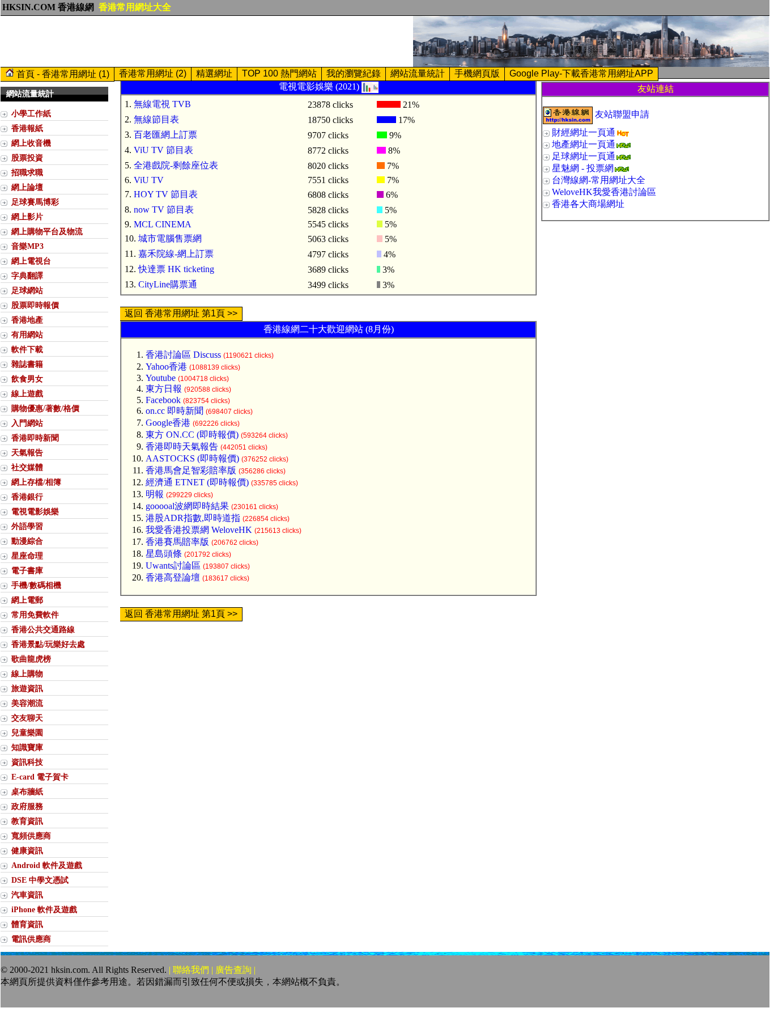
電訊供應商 (31, 938)
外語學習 (27, 526)
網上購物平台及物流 (47, 231)
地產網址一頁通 (583, 144)
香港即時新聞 (35, 437)
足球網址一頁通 (583, 156)
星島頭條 (164, 553)
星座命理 (27, 555)
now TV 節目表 (164, 209)
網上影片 (27, 216)
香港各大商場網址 (588, 204)
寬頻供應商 (31, 835)
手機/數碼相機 (36, 585)
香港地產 (27, 319)
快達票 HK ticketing (176, 269)
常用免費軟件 (35, 614)
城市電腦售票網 (170, 238)
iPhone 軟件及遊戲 (44, 909)
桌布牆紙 (27, 791)
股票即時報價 (35, 305)
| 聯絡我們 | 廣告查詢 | (212, 970)
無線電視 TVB (162, 104)
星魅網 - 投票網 (583, 168)
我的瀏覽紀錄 (353, 73)
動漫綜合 (27, 540)
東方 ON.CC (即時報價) (192, 434)
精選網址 (214, 73)
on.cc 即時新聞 (174, 411)
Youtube (161, 378)
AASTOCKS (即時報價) (192, 458)
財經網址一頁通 (583, 132)
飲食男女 (27, 378)
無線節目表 (156, 119)
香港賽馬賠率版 (177, 542)
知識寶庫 (27, 747)
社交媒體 (27, 467)
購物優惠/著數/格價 (45, 408)
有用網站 (27, 334)
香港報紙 (27, 128)
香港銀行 (27, 496)
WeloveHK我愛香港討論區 (604, 192)
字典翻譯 (27, 275)
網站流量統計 (417, 73)
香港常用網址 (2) (152, 73)
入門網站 (27, 422)
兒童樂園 (27, 732)
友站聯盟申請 (622, 114)
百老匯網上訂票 (165, 134)
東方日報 (164, 388)
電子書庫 (27, 570)
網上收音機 (31, 142)
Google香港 (168, 422)
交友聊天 (27, 717)
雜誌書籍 (27, 364)
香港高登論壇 (173, 577)
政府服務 (27, 806)
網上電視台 (31, 260)
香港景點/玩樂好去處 (48, 644)
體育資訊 (27, 924)
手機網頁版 (477, 73)
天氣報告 (27, 452)
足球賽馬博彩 (35, 201)
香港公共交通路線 (43, 629)
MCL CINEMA (163, 224)
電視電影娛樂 (35, 511)
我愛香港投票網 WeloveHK (199, 530)
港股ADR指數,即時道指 (193, 518)
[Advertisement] (207, 41)
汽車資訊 (27, 894)
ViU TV (149, 180)
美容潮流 (27, 703)
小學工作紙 (31, 113)
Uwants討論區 (173, 565)
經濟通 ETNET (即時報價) (197, 482)
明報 (155, 494)
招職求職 (27, 172)
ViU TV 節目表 (163, 150)
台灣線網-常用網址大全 (598, 180)
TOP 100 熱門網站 (279, 73)
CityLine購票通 (167, 284)
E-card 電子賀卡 (40, 776)
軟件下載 (27, 349)
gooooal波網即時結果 (187, 506)
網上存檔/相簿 (36, 481)
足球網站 (27, 290)
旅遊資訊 (27, 688)
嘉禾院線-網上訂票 (176, 254)
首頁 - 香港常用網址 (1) (61, 74)
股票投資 (27, 157)
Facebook (163, 400)
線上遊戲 (27, 393)
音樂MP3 (27, 246)
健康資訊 (27, 850)
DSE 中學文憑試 (40, 879)
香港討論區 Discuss (183, 354)
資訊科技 (27, 762)
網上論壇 (27, 187)
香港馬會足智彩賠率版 (191, 470)
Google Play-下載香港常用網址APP (581, 73)
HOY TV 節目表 (166, 194)
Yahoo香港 (166, 366)
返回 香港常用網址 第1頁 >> (181, 313)
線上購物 (27, 673)
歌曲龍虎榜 (31, 658)
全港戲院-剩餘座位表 (176, 165)
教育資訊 (27, 820)
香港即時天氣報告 (182, 446)
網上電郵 (27, 599)
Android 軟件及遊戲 (46, 865)
